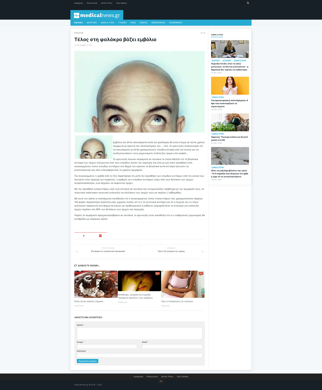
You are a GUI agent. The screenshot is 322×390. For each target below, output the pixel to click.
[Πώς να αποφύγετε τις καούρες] (183, 284)
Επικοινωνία (92, 3)
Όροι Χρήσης (121, 3)
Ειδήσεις (78, 22)
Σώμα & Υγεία (107, 22)
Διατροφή (92, 22)
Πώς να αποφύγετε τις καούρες (177, 301)
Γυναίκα (122, 22)
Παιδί (133, 22)
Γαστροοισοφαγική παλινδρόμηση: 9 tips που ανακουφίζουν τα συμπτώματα (229, 103)
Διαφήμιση (78, 3)
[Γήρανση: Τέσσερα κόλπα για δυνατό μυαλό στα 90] (230, 122)
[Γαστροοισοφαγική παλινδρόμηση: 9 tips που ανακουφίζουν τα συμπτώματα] (230, 86)
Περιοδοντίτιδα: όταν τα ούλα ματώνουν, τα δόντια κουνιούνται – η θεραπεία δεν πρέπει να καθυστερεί (229, 66)
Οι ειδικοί (227, 60)
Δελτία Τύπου (106, 3)
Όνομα (80, 342)
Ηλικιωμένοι (175, 22)
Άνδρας (144, 22)
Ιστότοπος (81, 351)
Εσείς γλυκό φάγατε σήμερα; (89, 301)
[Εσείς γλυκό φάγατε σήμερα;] (96, 284)
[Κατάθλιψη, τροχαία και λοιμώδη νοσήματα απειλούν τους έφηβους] (139, 281)
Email (145, 342)
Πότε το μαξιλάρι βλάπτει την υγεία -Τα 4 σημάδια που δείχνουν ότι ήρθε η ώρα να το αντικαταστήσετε (229, 173)
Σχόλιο (80, 325)
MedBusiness (158, 22)
